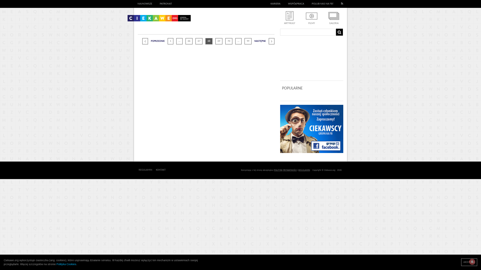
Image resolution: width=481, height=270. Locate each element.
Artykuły (289, 23)
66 (189, 41)
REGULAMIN (304, 170)
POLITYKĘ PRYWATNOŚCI (285, 170)
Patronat (166, 3)
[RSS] (342, 4)
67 (199, 41)
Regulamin (145, 170)
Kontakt (161, 170)
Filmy (311, 23)
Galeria (334, 23)
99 (248, 41)
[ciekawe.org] (159, 19)
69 (219, 41)
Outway (174, 170)
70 (229, 41)
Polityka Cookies (66, 264)
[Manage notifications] (472, 262)
